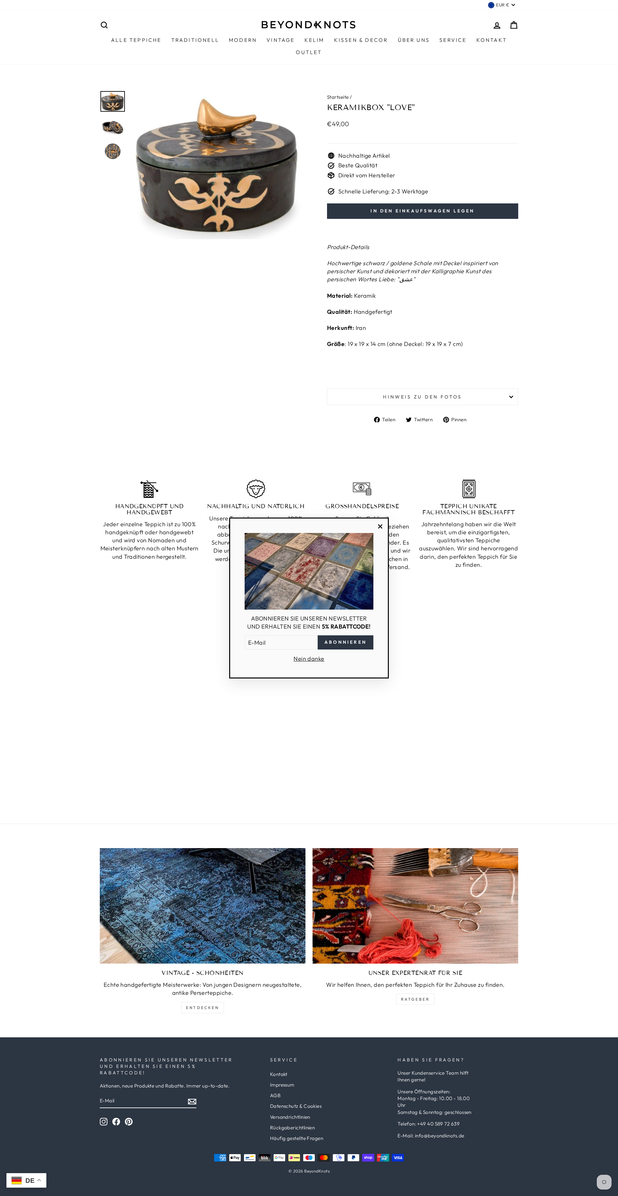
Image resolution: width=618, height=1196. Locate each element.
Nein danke (309, 658)
